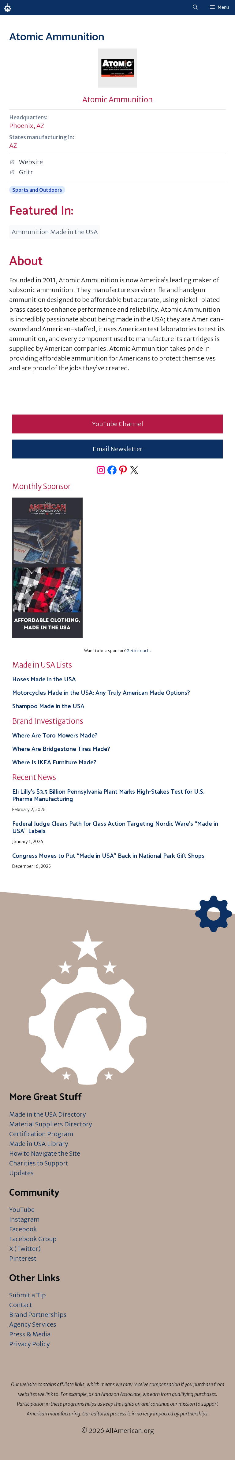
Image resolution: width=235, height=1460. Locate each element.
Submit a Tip (27, 1295)
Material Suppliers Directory (50, 1124)
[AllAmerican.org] (7, 7)
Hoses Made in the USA (44, 680)
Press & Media (29, 1334)
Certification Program (41, 1134)
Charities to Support (38, 1163)
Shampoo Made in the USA (48, 706)
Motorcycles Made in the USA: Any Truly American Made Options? (101, 693)
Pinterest (22, 1258)
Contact (20, 1305)
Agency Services (32, 1324)
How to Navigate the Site (44, 1153)
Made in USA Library (38, 1143)
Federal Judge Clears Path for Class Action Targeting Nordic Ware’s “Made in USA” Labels (115, 827)
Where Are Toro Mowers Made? (55, 736)
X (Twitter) (25, 1248)
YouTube (22, 1209)
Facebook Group (33, 1239)
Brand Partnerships (38, 1314)
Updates (21, 1173)
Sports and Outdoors (37, 190)
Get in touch (138, 650)
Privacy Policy (29, 1344)
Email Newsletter (118, 449)
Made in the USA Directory (47, 1114)
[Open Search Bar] (195, 7)
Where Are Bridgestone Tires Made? (61, 749)
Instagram (24, 1219)
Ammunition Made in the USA (55, 232)
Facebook (23, 1229)
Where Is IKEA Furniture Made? (54, 763)
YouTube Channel (117, 424)
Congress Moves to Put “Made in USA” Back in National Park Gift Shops (108, 856)
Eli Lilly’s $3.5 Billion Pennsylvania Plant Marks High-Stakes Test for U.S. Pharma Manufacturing (108, 795)
